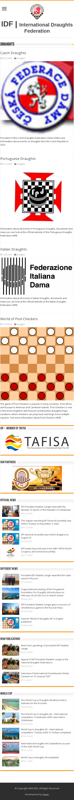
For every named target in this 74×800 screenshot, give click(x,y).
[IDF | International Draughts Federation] (37, 11)
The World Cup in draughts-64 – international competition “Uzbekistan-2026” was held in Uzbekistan (44, 717)
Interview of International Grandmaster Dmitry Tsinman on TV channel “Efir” (45, 675)
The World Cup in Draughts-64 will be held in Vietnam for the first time (44, 702)
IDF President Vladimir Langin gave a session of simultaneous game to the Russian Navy (45, 606)
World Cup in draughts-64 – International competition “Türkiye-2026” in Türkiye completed (46, 731)
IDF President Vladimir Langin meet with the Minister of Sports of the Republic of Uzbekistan (46, 508)
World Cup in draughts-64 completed (40, 757)
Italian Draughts (13, 249)
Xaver (46, 794)
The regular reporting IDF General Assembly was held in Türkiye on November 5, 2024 (46, 522)
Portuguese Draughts (18, 158)
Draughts (21, 58)
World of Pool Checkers (19, 319)
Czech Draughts (13, 53)
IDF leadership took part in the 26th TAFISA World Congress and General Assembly (46, 550)
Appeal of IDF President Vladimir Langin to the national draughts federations (44, 661)
